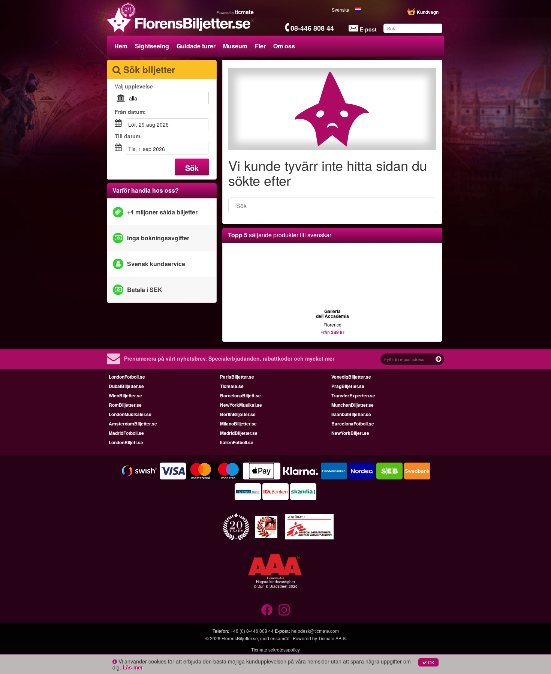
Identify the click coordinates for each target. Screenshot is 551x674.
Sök (192, 167)
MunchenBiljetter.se (352, 404)
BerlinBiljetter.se (238, 414)
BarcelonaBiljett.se (240, 395)
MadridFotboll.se (126, 433)
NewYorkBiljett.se (350, 433)
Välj (134, 86)
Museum (235, 46)
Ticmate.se (232, 386)
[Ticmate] (235, 12)
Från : (130, 111)
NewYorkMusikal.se (241, 404)
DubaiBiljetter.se (126, 386)
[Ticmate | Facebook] (267, 610)
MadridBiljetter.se (239, 433)
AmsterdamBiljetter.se (133, 423)
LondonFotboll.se (127, 376)
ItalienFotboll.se (236, 442)
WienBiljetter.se (125, 395)
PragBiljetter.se (347, 386)
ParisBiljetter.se (237, 376)
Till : (128, 136)
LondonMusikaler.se (130, 414)
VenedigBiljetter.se (351, 376)
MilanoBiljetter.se (238, 423)
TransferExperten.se (353, 395)
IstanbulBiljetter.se (351, 414)
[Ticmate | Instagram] (284, 610)
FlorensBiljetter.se (240, 638)
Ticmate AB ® (332, 638)
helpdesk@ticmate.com (315, 631)
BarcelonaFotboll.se (352, 423)
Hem (120, 46)
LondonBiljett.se (126, 442)
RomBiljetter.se (125, 404)
